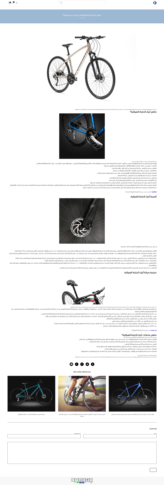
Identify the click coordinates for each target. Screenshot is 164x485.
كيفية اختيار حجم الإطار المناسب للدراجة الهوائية (31, 414)
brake (77, 263)
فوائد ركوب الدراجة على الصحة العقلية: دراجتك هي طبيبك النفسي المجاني (132, 414)
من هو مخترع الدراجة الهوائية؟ (140, 330)
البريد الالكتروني (77, 433)
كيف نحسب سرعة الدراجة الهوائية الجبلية (138, 192)
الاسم (155, 433)
